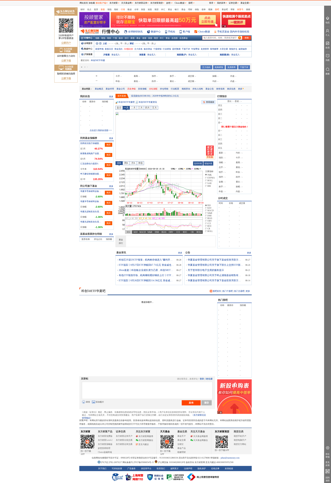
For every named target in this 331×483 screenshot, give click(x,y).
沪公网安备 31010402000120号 (171, 462)
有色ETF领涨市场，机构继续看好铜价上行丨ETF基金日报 (146, 275)
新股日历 (109, 49)
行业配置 (175, 89)
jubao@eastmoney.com (230, 458)
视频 (210, 9)
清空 (206, 402)
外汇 (163, 9)
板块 (121, 38)
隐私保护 (202, 468)
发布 (191, 402)
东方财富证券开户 (124, 436)
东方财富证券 (141, 3)
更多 (240, 89)
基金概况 (99, 89)
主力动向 (206, 67)
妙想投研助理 (104, 448)
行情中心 (88, 38)
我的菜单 (221, 3)
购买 (109, 144)
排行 (127, 38)
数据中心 (156, 31)
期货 (156, 9)
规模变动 (186, 89)
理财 (190, 9)
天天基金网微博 (200, 436)
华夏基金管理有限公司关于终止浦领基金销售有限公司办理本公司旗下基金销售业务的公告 (215, 275)
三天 (140, 107)
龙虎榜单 (205, 49)
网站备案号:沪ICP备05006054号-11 (138, 462)
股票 (96, 9)
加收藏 (92, 3)
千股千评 (186, 49)
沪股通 (106, 54)
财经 (83, 9)
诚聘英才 (174, 468)
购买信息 (231, 89)
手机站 (171, 31)
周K (126, 163)
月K (133, 163)
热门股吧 (223, 300)
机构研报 (219, 67)
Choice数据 (204, 31)
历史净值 (131, 89)
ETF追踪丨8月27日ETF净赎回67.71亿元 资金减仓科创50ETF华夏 (146, 265)
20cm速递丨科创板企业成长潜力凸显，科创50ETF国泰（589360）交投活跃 (146, 270)
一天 (126, 107)
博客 (232, 9)
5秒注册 (209, 379)
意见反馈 (327, 463)
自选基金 (183, 38)
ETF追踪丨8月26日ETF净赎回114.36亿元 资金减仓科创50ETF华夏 (146, 280)
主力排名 (138, 49)
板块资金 (148, 49)
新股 (103, 9)
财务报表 (220, 89)
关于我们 (102, 468)
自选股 (175, 38)
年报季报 (195, 49)
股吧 (217, 9)
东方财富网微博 (146, 436)
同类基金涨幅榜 (88, 138)
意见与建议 (143, 444)
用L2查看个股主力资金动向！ (234, 127)
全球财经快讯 (135, 31)
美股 (143, 9)
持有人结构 (198, 89)
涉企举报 (327, 455)
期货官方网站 (240, 444)
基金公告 (209, 89)
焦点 (89, 9)
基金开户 (181, 436)
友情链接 (229, 468)
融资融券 (243, 49)
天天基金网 (126, 3)
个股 (115, 38)
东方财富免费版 (105, 436)
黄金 (170, 9)
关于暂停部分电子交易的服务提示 (206, 270)
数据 (130, 9)
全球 (136, 9)
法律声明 (188, 468)
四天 (147, 107)
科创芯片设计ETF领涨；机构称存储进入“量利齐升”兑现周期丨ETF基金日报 (146, 259)
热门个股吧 (227, 291)
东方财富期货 (222, 431)
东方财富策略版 (105, 444)
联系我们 (161, 468)
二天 (133, 107)
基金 (183, 9)
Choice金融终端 (105, 452)
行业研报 (167, 49)
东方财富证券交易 (124, 444)
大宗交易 (224, 49)
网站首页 (84, 3)
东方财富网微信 (146, 440)
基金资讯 (121, 252)
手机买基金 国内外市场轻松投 (233, 31)
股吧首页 (216, 291)
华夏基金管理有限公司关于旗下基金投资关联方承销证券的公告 (215, 259)
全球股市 (88, 43)
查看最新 (210, 102)
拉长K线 (198, 163)
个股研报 (157, 49)
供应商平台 (146, 468)
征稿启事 (215, 468)
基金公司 (121, 89)
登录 (202, 379)
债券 (204, 9)
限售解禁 (214, 49)
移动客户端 (101, 3)
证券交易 (233, 3)
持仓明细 (164, 89)
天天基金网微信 (200, 440)
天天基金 (165, 431)
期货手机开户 (240, 436)
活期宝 (180, 444)
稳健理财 (181, 452)
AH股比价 (128, 49)
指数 (97, 38)
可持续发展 (117, 468)
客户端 (186, 31)
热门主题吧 (239, 291)
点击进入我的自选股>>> (101, 130)
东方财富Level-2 (105, 440)
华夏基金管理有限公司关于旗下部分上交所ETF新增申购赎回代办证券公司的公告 (215, 265)
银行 (177, 9)
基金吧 (225, 9)
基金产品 (181, 448)
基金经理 (110, 89)
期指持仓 (233, 49)
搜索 (248, 9)
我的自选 (85, 96)
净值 (140, 163)
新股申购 (99, 49)
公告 (187, 252)
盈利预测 (176, 49)
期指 (109, 9)
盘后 (119, 107)
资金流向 (118, 49)
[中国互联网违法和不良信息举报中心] (203, 477)
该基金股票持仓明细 (91, 234)
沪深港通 (88, 54)
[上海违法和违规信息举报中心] (175, 477)
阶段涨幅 (142, 89)
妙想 (168, 3)
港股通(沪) (182, 54)
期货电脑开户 (240, 440)
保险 (197, 9)
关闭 (76, 9)
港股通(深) (224, 54)
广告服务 (131, 468)
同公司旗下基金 (88, 186)
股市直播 (122, 96)
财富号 (240, 9)
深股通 (142, 54)
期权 (116, 9)
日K (119, 163)
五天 (154, 107)
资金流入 (115, 54)
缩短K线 (208, 163)
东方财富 (85, 431)
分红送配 (153, 89)
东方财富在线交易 (124, 440)
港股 (150, 9)
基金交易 (181, 440)
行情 (123, 9)
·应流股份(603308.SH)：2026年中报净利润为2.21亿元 (155, 96)
